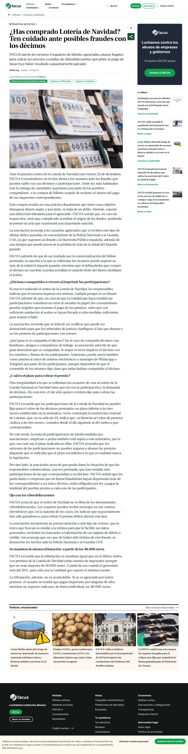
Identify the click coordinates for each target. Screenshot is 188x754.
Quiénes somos (146, 700)
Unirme (136, 6)
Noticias (30, 4)
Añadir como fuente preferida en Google (28, 81)
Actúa (48, 4)
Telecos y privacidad (147, 113)
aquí (21, 748)
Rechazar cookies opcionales (134, 741)
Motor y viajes (144, 133)
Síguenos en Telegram (85, 81)
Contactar (54, 7)
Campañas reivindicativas (109, 700)
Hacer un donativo (21, 719)
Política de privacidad (150, 731)
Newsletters (59, 718)
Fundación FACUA (148, 714)
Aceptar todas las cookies (170, 741)
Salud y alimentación (147, 184)
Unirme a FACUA (159, 72)
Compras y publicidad (148, 161)
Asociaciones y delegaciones (154, 704)
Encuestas (100, 709)
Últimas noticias (61, 700)
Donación (149, 6)
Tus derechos (102, 722)
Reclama (100, 727)
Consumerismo (60, 714)
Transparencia (146, 709)
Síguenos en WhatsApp (61, 81)
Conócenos (32, 7)
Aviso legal (144, 727)
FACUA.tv (57, 709)
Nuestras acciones (62, 704)
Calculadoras (102, 731)
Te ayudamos (68, 4)
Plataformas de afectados (109, 704)
